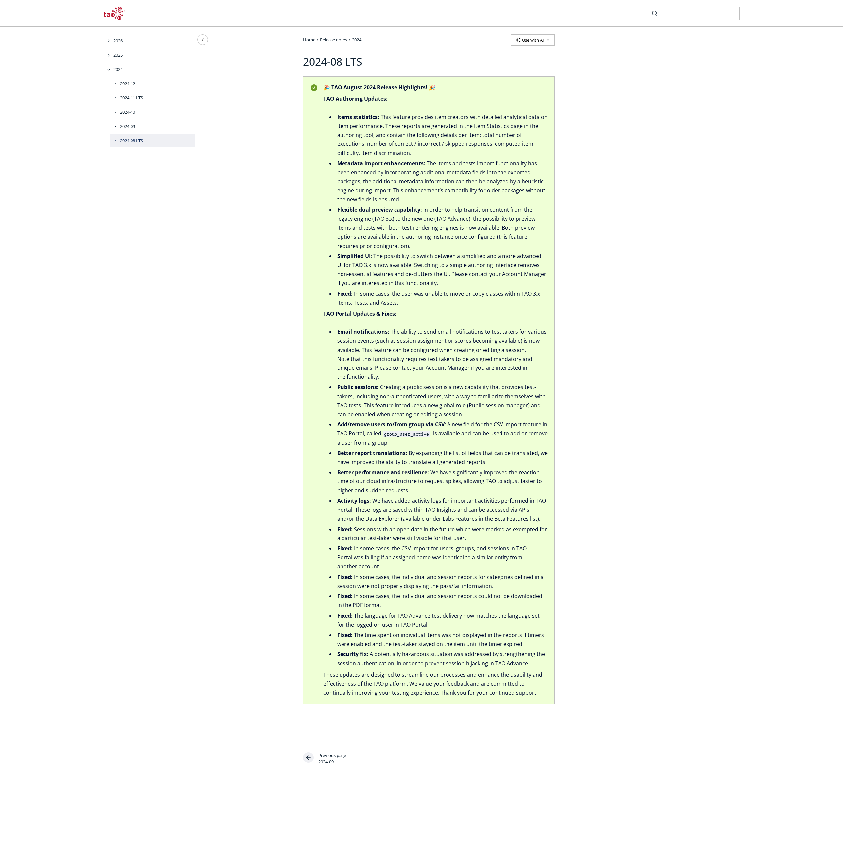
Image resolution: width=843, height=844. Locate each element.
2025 (118, 55)
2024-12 (127, 83)
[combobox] (693, 13)
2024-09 (127, 126)
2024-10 (127, 112)
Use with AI (533, 40)
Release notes (333, 40)
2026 (118, 41)
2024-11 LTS (131, 98)
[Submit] (654, 13)
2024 (118, 69)
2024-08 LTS (131, 140)
